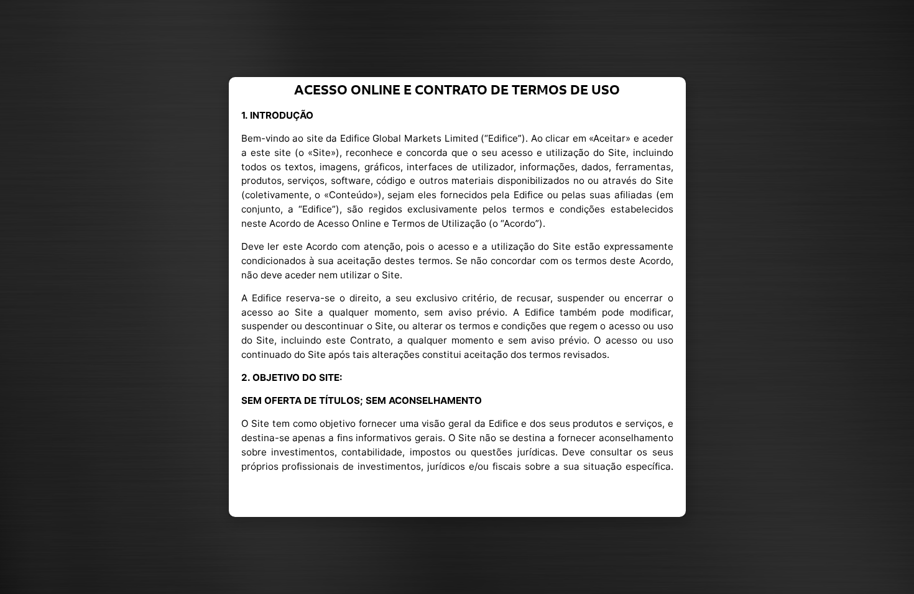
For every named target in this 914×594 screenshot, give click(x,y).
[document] (457, 297)
